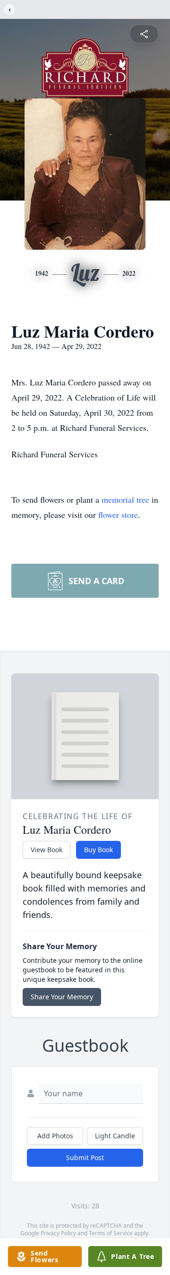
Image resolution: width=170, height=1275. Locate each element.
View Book (46, 849)
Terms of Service (111, 1233)
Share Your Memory (62, 996)
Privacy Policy (58, 1233)
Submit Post (85, 1157)
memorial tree (125, 499)
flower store (118, 514)
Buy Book (98, 849)
